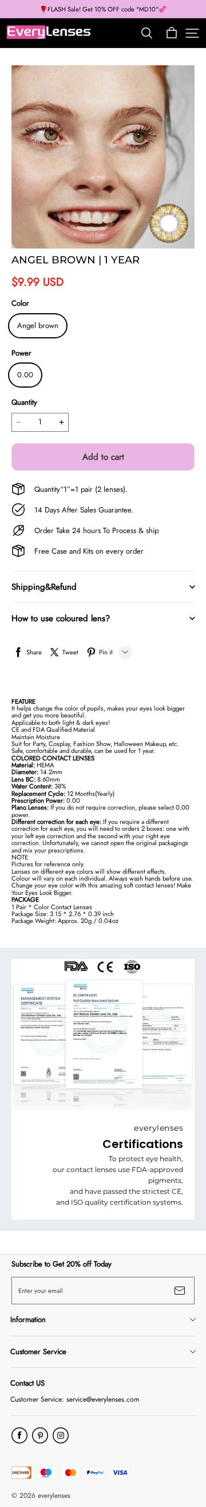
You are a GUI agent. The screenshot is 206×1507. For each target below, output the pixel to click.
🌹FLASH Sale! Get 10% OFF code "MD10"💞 (103, 9)
